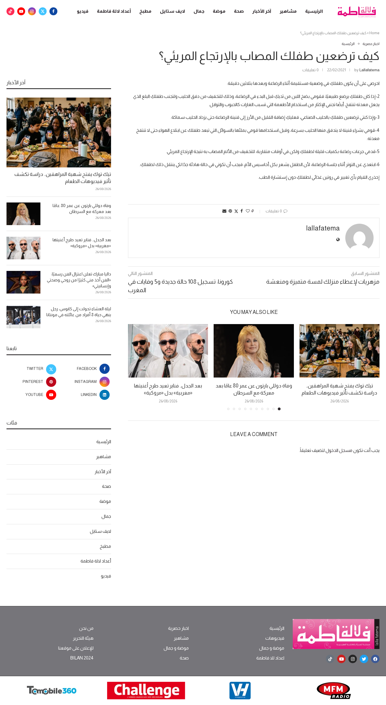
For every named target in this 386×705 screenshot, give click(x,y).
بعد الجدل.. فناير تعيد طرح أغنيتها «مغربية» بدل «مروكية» (82, 242)
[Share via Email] (224, 211)
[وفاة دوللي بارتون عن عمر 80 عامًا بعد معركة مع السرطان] (254, 351)
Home (374, 33)
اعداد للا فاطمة (270, 658)
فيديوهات (274, 638)
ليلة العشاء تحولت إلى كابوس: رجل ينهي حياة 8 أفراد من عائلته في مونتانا (78, 311)
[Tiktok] (10, 11)
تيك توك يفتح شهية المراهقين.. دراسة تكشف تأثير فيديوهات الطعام (62, 177)
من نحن (86, 628)
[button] (135, 367)
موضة (219, 11)
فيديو (82, 11)
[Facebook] (53, 11)
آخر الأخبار (261, 11)
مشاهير (288, 11)
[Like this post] (248, 211)
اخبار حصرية (178, 628)
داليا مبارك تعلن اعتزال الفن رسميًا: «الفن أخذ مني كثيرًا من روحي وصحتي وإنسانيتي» (79, 279)
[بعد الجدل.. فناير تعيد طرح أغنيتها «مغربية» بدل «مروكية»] (168, 351)
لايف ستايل (172, 11)
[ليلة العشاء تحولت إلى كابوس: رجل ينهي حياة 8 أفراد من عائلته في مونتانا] (23, 317)
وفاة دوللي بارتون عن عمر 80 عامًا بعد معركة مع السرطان (82, 208)
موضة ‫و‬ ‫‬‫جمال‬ (271, 648)
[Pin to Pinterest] (230, 211)
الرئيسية (314, 11)
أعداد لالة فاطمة (114, 11)
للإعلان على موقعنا (76, 648)
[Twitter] (43, 11)
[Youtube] (21, 11)
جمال (199, 11)
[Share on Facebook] (241, 211)
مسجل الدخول (339, 450)
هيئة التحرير (83, 638)
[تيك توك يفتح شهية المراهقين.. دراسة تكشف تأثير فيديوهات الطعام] (340, 351)
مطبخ (145, 11)
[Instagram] (32, 11)
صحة (239, 11)
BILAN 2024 (82, 658)
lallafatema (369, 70)
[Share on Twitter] (236, 211)
